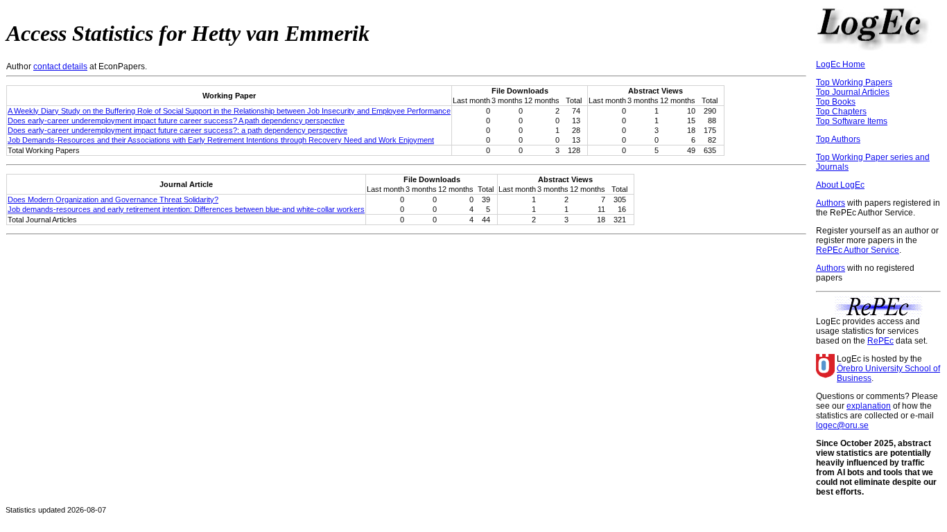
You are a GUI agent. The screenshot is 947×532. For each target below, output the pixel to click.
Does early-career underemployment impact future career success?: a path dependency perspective (177, 130)
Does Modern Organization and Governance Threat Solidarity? (113, 199)
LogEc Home (840, 64)
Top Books (835, 102)
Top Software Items (851, 121)
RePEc (880, 341)
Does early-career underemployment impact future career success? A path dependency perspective (176, 120)
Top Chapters (841, 111)
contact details (60, 66)
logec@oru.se (842, 425)
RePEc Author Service (857, 250)
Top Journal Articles (852, 92)
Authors (830, 203)
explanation (868, 406)
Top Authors (838, 139)
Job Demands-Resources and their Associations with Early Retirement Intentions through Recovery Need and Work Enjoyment (221, 140)
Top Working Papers (854, 82)
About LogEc (840, 185)
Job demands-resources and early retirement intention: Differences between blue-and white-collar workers (186, 209)
